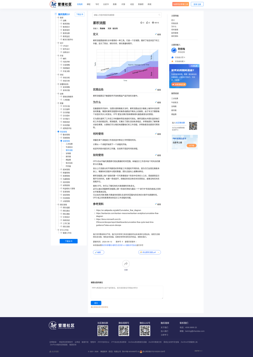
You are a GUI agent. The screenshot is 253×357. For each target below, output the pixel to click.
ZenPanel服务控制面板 (59, 344)
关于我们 (164, 327)
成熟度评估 (67, 128)
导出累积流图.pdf (149, 252)
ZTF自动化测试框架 (118, 342)
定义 (173, 20)
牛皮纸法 (69, 147)
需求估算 (66, 33)
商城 (149, 4)
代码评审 (66, 61)
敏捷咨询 (72, 344)
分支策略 (66, 65)
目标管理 (66, 194)
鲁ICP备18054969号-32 (130, 351)
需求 (61, 17)
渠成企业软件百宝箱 (171, 342)
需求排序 (66, 30)
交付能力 (66, 118)
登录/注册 (197, 4)
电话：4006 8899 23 (188, 327)
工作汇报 (66, 223)
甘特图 (68, 153)
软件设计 (66, 49)
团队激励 (66, 214)
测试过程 (66, 77)
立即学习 (164, 334)
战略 (64, 20)
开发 (61, 55)
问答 (123, 4)
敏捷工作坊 (67, 233)
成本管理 (66, 169)
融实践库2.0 (64, 14)
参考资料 (174, 36)
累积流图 (69, 150)
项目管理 (63, 131)
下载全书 (79, 14)
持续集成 (66, 68)
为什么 (173, 26)
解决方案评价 (68, 39)
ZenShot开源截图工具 (189, 342)
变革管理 (66, 191)
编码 (64, 58)
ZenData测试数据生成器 (137, 342)
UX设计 (66, 46)
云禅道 (77, 342)
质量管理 (66, 172)
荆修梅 (102, 28)
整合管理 (66, 134)
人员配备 (66, 99)
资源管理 (66, 175)
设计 (61, 43)
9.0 (198, 350)
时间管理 (66, 198)
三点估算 (69, 144)
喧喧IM (93, 342)
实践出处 (174, 23)
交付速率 (66, 109)
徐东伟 (115, 28)
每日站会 (69, 163)
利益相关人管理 (69, 188)
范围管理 (66, 137)
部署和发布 (64, 84)
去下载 (191, 145)
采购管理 (66, 185)
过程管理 (66, 201)
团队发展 (66, 226)
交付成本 (66, 115)
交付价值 (66, 106)
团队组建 (66, 207)
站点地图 (55, 351)
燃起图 (68, 159)
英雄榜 (140, 4)
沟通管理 (66, 179)
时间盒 (68, 166)
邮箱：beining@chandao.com (192, 331)
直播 (114, 4)
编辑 (99, 252)
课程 (88, 4)
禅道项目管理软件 (66, 342)
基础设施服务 (68, 96)
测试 (61, 74)
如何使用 (174, 33)
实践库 (80, 4)
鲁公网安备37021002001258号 (153, 351)
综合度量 (66, 125)
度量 (61, 103)
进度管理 (66, 141)
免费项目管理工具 (180, 4)
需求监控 (66, 36)
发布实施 (66, 90)
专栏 (97, 4)
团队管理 (63, 204)
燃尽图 (68, 156)
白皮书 (106, 4)
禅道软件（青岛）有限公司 (110, 351)
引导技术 (66, 217)
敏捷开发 (85, 342)
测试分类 (66, 80)
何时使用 (174, 29)
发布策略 (66, 87)
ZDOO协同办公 (103, 342)
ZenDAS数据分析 (155, 342)
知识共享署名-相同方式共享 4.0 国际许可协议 (119, 245)
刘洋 (109, 28)
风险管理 (66, 182)
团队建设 (66, 210)
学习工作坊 (64, 230)
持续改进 (66, 122)
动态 (132, 4)
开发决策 (66, 71)
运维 (61, 93)
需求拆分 (66, 26)
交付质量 (66, 112)
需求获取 (66, 23)
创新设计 (66, 52)
